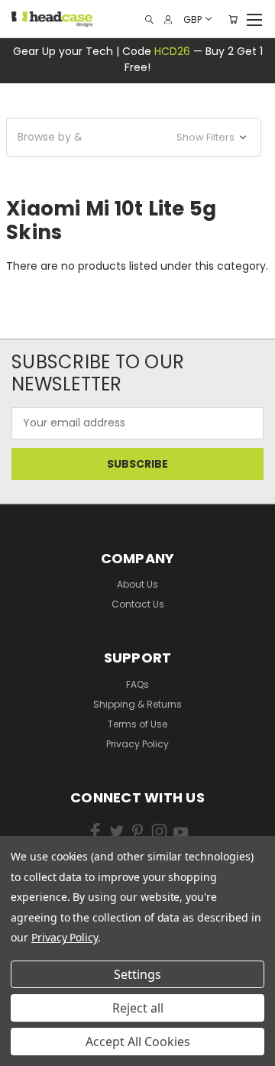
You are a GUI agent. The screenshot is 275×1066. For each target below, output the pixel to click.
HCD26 (172, 51)
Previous (34, 1028)
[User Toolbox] (168, 19)
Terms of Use (137, 724)
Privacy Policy (137, 743)
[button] (133, 137)
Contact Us (138, 604)
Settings (137, 974)
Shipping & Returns (137, 704)
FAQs (137, 684)
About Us (137, 584)
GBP (192, 18)
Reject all (137, 1008)
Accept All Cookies (138, 1041)
